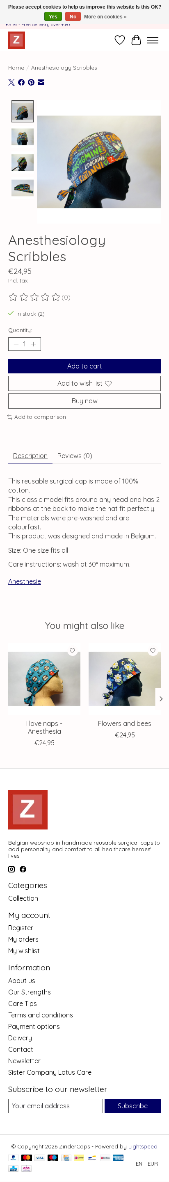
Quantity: (20, 330)
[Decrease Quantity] (16, 344)
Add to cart (84, 366)
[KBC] (13, 1169)
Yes (53, 17)
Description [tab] (30, 456)
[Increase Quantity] (33, 344)
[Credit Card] (66, 1158)
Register (20, 928)
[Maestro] (53, 1158)
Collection (23, 898)
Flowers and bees (124, 723)
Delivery (20, 1038)
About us (21, 980)
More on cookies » (105, 17)
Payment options (34, 1026)
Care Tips (22, 1003)
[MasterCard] (26, 1158)
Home (16, 67)
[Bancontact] (92, 1158)
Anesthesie (24, 581)
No (73, 17)
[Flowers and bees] (125, 679)
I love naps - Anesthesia (44, 727)
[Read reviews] (35, 297)
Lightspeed (143, 1146)
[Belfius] (105, 1158)
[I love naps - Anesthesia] (44, 679)
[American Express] (118, 1158)
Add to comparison (40, 417)
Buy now (85, 401)
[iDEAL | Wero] (79, 1158)
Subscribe (133, 1106)
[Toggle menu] (152, 40)
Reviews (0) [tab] (74, 456)
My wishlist (24, 951)
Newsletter (24, 1061)
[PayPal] (13, 1158)
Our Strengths (29, 992)
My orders (23, 939)
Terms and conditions (40, 1015)
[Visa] (39, 1158)
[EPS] (26, 1169)
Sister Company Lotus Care (49, 1072)
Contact (20, 1049)
